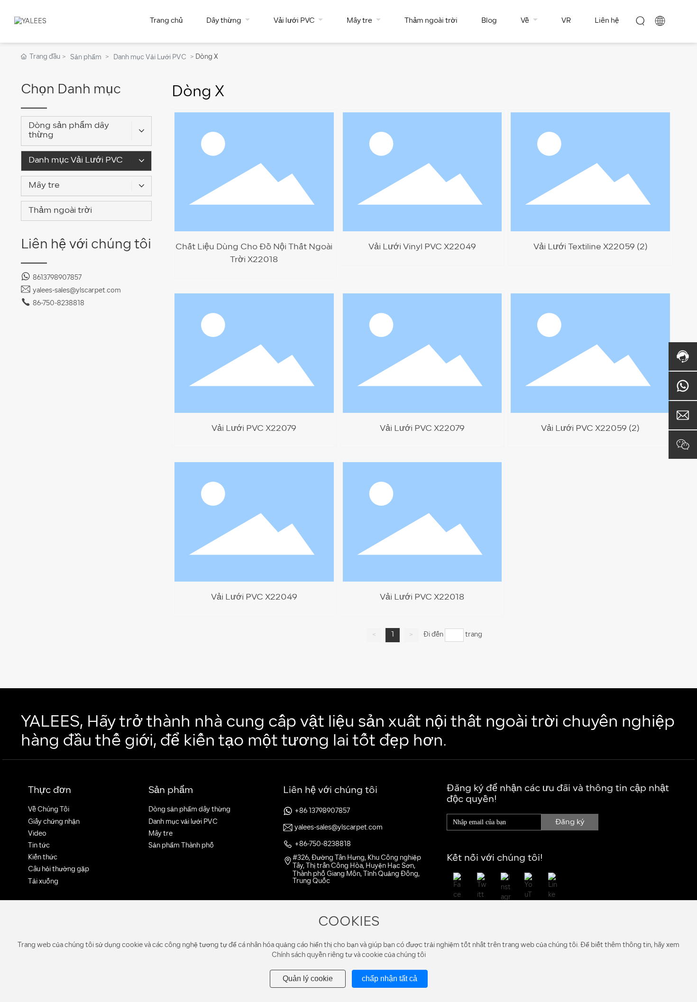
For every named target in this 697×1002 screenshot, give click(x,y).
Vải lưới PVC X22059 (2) (590, 428)
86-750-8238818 (58, 303)
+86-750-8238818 (322, 844)
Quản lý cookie (308, 979)
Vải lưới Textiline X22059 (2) (590, 247)
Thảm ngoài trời (431, 21)
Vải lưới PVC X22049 (254, 597)
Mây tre (360, 21)
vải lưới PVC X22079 (253, 428)
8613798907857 (57, 278)
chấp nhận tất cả (389, 979)
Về (526, 21)
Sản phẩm (85, 57)
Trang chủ (166, 21)
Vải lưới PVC (295, 21)
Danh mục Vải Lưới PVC (149, 57)
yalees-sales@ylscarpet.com (77, 290)
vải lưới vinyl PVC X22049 (422, 247)
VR (566, 21)
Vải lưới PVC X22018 (422, 597)
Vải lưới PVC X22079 (422, 428)
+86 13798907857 (322, 811)
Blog (489, 21)
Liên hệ (607, 21)
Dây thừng (224, 21)
